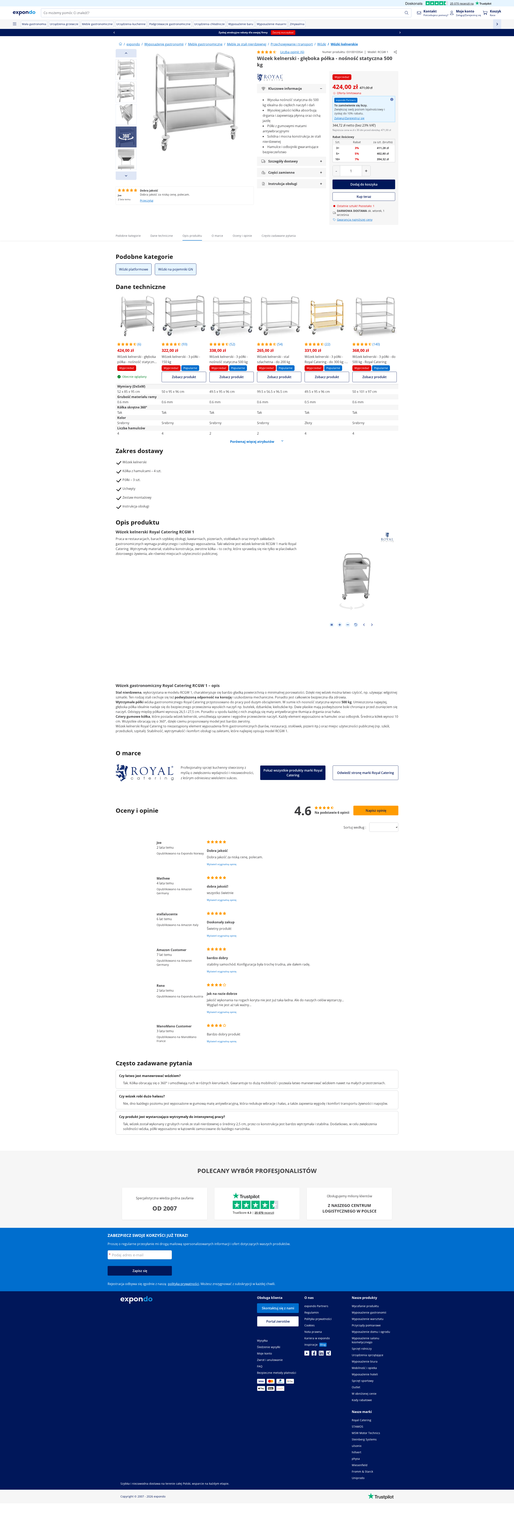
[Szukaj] (406, 12)
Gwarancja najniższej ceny (354, 220)
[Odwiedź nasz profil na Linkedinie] (321, 1354)
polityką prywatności (183, 1284)
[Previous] (126, 53)
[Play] (331, 624)
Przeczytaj (146, 200)
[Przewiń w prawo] (400, 32)
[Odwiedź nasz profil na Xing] (328, 1354)
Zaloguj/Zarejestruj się (349, 118)
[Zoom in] (339, 624)
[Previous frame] (363, 624)
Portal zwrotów (278, 1321)
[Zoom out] (347, 624)
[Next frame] (371, 624)
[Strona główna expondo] (120, 44)
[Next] (126, 175)
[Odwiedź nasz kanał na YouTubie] (306, 1354)
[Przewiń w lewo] (114, 32)
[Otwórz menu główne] (14, 24)
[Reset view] (355, 624)
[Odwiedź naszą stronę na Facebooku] (314, 1354)
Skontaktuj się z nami (278, 1308)
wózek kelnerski (253, 544)
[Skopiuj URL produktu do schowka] (395, 52)
